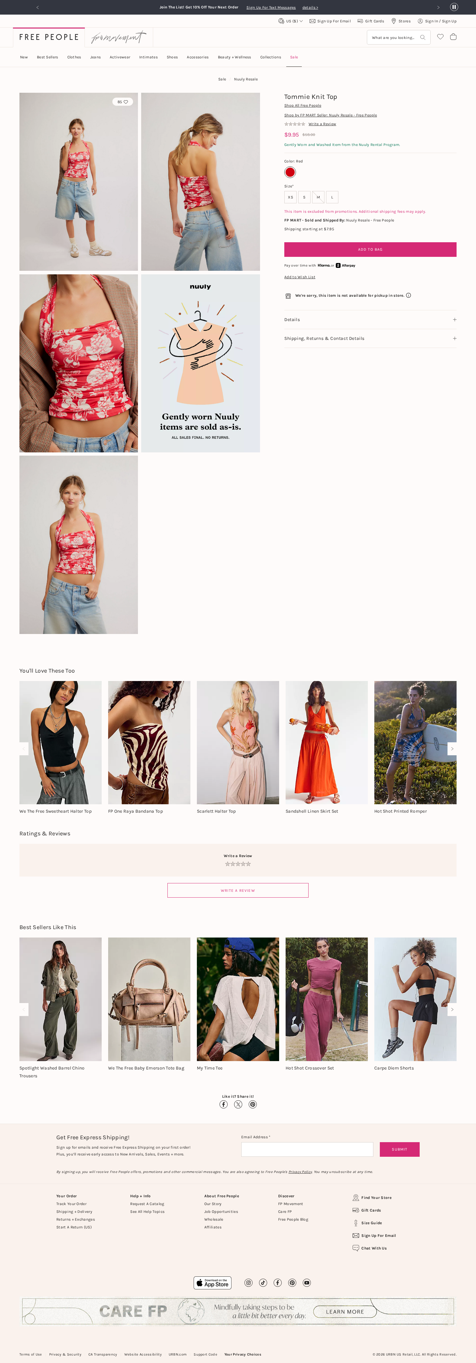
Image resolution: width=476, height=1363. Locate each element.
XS (290, 197)
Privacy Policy (300, 1172)
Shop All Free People (302, 105)
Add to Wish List (299, 277)
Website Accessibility (143, 1354)
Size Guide (371, 1223)
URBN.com (178, 1354)
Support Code (205, 1354)
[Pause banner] (454, 7)
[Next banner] (438, 7)
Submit (399, 1149)
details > (310, 7)
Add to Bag (370, 249)
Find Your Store (376, 1197)
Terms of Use (30, 1354)
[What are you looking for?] (422, 37)
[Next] (451, 749)
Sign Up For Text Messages (272, 7)
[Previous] (25, 749)
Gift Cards (371, 1210)
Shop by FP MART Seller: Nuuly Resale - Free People (330, 115)
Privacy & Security (65, 1354)
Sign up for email (378, 1235)
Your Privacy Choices (242, 1354)
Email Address (255, 1137)
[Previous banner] (38, 7)
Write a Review (238, 890)
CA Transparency (102, 1354)
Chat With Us (374, 1248)
